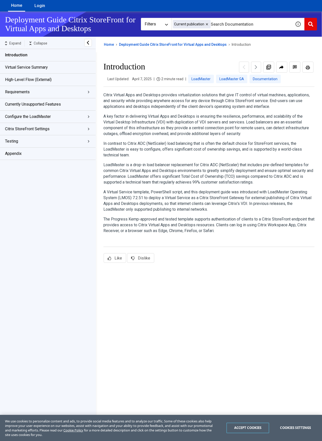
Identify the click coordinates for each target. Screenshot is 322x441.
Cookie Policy (73, 430)
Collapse (40, 43)
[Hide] (88, 43)
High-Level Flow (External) (28, 79)
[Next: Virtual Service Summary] (256, 67)
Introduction (16, 55)
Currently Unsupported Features (33, 104)
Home (16, 5)
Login (39, 5)
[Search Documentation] (310, 24)
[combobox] (232, 24)
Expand (15, 43)
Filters (150, 24)
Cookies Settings (295, 427)
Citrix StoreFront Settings (27, 128)
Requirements (17, 92)
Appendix (13, 153)
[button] (207, 24)
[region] (161, 428)
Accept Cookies (248, 427)
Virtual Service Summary (26, 67)
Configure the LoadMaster (28, 116)
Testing (11, 141)
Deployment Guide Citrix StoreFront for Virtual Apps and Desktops (173, 44)
